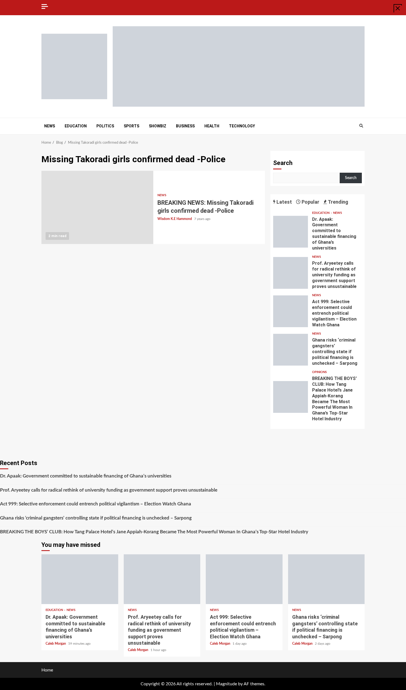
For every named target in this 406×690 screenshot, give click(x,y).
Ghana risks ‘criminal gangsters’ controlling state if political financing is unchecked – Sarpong (290, 350)
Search (282, 162)
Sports (131, 126)
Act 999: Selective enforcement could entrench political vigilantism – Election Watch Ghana (290, 311)
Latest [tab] (283, 202)
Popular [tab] (309, 202)
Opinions (319, 372)
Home (47, 670)
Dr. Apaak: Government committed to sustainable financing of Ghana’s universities (290, 232)
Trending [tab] (337, 202)
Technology (242, 126)
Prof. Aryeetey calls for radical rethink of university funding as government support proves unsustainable (290, 273)
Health (211, 126)
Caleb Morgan (56, 643)
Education (76, 126)
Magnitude (226, 684)
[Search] (361, 126)
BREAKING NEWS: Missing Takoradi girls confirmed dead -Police (97, 207)
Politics (105, 126)
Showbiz (157, 126)
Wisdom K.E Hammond (175, 219)
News (49, 126)
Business (185, 126)
